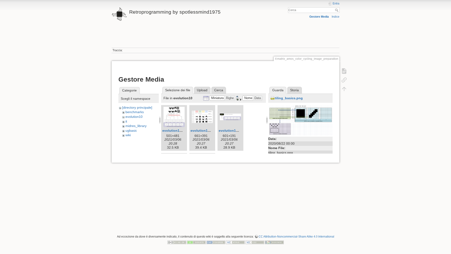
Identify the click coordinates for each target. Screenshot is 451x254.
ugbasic (131, 130)
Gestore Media (319, 16)
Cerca (337, 10)
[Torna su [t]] (344, 88)
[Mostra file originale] (300, 120)
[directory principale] (137, 107)
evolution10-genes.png (209, 130)
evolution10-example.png (182, 130)
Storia (294, 90)
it (126, 121)
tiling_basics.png (289, 98)
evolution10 (134, 117)
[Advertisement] (225, 37)
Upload (202, 90)
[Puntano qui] (344, 79)
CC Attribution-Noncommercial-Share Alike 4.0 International (296, 236)
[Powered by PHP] (215, 242)
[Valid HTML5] (235, 242)
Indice (335, 16)
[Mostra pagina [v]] (344, 71)
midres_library (136, 126)
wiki (128, 135)
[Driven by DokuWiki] (274, 242)
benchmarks (134, 112)
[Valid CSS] (254, 242)
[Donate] (196, 242)
